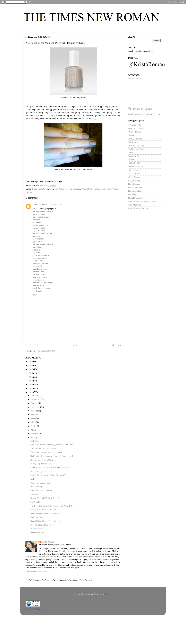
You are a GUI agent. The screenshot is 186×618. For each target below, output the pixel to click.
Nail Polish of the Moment (41, 490)
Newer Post (31, 344)
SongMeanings (134, 180)
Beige (34, 189)
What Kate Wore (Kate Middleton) (142, 201)
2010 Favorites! (36, 529)
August (34, 411)
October (34, 403)
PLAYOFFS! (35, 502)
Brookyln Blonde (135, 139)
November (35, 399)
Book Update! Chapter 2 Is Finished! (45, 513)
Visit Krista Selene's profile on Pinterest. (144, 114)
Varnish (29, 192)
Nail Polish (59, 189)
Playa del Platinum (72, 189)
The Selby (132, 194)
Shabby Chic (112, 189)
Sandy (103, 189)
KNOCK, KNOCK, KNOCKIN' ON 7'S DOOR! (50, 467)
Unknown (37, 205)
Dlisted (131, 159)
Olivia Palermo (134, 177)
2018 (31, 365)
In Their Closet (134, 173)
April (33, 426)
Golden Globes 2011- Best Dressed (44, 498)
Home (73, 344)
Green (45, 189)
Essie (40, 189)
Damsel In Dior (134, 156)
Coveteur (131, 153)
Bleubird (131, 135)
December (35, 395)
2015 (31, 377)
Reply (35, 295)
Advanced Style (134, 125)
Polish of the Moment (90, 189)
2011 (31, 392)
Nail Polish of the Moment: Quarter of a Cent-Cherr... (52, 445)
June (33, 418)
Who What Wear (135, 205)
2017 (31, 369)
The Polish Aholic (135, 187)
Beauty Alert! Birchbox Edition (43, 510)
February (35, 434)
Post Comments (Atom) (46, 351)
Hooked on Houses (135, 166)
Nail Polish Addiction (39, 517)
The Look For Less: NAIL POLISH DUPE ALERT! (52, 506)
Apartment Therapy (136, 128)
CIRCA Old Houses (136, 146)
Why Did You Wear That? (138, 208)
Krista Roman (47, 542)
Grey (51, 189)
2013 (31, 384)
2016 (31, 373)
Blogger (108, 594)
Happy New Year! (37, 532)
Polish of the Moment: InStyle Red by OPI (48, 475)
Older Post (115, 344)
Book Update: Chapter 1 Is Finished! (45, 521)
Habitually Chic (134, 163)
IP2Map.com (39, 609)
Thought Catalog (135, 198)
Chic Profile (133, 142)
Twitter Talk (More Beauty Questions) (46, 452)
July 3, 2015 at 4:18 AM (52, 205)
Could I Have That (135, 149)
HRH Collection (134, 170)
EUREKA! (34, 441)
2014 (31, 381)
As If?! (33, 479)
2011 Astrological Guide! (40, 525)
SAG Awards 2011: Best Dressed (43, 448)
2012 (31, 388)
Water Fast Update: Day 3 (41, 483)
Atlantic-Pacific (134, 132)
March (34, 430)
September (35, 407)
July (33, 414)
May (33, 422)
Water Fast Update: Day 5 (41, 471)
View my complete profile (36, 571)
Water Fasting (36, 487)
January (34, 437)
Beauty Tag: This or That (40, 464)
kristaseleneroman (135, 79)
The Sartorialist (134, 191)
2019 (31, 362)
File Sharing (35, 494)
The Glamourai (134, 184)
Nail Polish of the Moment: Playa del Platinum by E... (52, 456)
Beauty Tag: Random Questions (43, 460)
